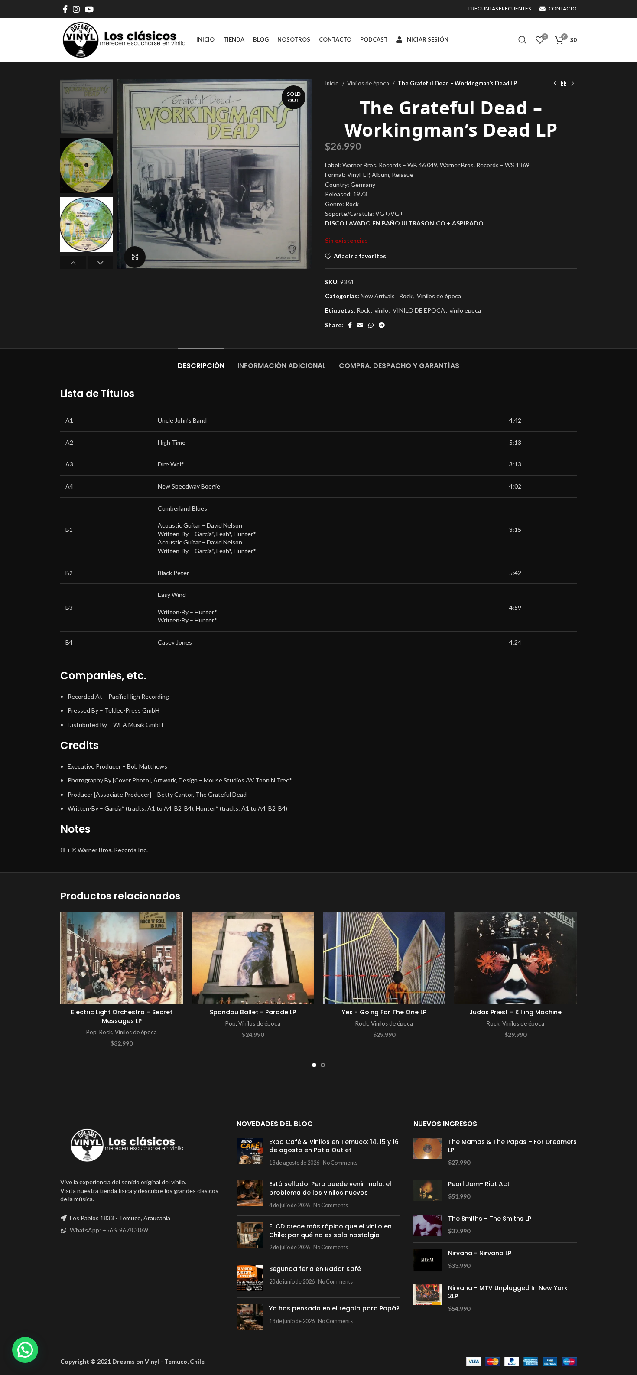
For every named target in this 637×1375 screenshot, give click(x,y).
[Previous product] (555, 83)
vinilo (381, 310)
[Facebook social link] (65, 9)
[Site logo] (124, 39)
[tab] (201, 361)
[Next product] (572, 83)
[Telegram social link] (381, 325)
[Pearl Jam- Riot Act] (427, 1190)
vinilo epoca (465, 310)
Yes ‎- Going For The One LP (384, 1012)
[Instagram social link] (76, 9)
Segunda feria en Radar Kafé (315, 1268)
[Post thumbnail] (250, 1152)
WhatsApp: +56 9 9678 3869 (109, 1230)
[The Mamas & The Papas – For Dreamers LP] (427, 1152)
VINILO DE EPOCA (419, 310)
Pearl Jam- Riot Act (479, 1184)
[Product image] (121, 958)
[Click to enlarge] (135, 257)
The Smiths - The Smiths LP (489, 1219)
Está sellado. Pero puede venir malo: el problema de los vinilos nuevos (330, 1188)
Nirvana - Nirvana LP (479, 1253)
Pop (91, 1032)
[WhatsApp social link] (371, 325)
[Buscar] (522, 40)
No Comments (340, 1163)
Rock (406, 296)
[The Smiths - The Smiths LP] (427, 1225)
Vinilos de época (368, 83)
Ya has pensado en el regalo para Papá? (334, 1308)
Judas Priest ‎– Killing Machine (515, 1012)
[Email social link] (360, 325)
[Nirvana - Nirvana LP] (427, 1260)
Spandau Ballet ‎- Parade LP (253, 1012)
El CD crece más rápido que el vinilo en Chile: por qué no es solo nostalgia (330, 1230)
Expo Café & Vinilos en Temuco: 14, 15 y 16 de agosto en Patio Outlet (334, 1146)
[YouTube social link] (89, 9)
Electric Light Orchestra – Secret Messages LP (121, 1016)
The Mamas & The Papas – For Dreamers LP (512, 1146)
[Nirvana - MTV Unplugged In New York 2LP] (427, 1298)
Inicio (332, 83)
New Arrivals (378, 296)
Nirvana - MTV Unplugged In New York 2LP (508, 1292)
